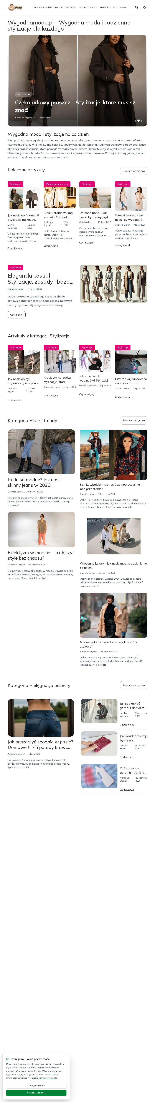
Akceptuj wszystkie (36, 1092)
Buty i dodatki (105, 7)
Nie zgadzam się (36, 1085)
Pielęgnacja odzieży (88, 7)
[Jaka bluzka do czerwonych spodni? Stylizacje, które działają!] (77, 80)
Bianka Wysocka (52, 387)
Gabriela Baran (86, 222)
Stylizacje (58, 7)
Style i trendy (70, 7)
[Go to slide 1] (135, 121)
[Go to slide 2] (138, 121)
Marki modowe (120, 7)
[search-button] (136, 7)
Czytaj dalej (16, 314)
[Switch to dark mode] (144, 7)
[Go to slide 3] (141, 121)
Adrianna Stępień (23, 117)
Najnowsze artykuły (43, 7)
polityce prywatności (47, 1077)
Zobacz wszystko (134, 171)
